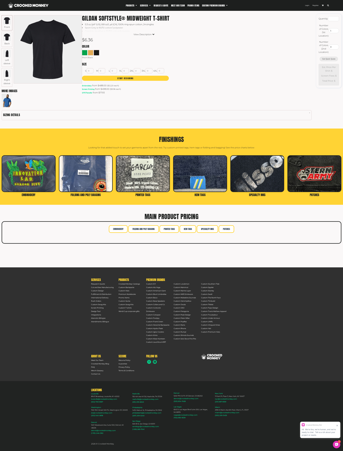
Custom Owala (180, 304)
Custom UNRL (207, 322)
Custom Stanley (207, 291)
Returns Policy (124, 360)
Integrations (96, 315)
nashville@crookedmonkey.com (145, 399)
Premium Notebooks (127, 294)
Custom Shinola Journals (184, 335)
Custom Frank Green (154, 322)
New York (219, 393)
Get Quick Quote (328, 59)
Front (7, 27)
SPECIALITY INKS (207, 229)
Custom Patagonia (181, 311)
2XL (132, 71)
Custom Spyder (207, 287)
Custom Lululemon (181, 284)
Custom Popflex (180, 322)
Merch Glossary (97, 371)
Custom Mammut (181, 287)
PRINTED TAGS (169, 229)
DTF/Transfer (87, 93)
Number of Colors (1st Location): (324, 30)
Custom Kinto (152, 335)
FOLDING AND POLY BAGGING (144, 229)
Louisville (94, 394)
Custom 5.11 (151, 284)
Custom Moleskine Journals (185, 298)
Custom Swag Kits (98, 304)
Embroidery (87, 86)
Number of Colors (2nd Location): (324, 47)
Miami (217, 407)
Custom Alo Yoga (153, 287)
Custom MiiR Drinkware (183, 294)
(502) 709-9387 (97, 402)
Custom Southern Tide (210, 284)
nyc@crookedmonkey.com (226, 399)
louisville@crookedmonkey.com (104, 399)
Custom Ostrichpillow (182, 301)
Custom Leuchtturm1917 (156, 342)
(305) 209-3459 (221, 415)
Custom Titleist (207, 304)
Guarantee (123, 364)
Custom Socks (124, 301)
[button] (131, 5)
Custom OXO (179, 308)
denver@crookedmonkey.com (186, 399)
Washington (96, 407)
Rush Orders (96, 301)
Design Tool (95, 311)
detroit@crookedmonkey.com (103, 430)
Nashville (136, 394)
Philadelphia (137, 407)
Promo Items (124, 298)
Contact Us (95, 374)
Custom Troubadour (209, 315)
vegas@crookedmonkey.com (185, 415)
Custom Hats (124, 291)
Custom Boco (151, 298)
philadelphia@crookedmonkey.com (146, 413)
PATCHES (226, 229)
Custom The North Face (211, 298)
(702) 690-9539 (179, 418)
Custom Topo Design (209, 308)
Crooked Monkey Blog (100, 364)
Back (7, 43)
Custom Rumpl (180, 332)
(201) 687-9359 (220, 402)
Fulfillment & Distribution (101, 294)
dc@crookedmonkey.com (101, 413)
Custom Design (97, 291)
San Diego (136, 421)
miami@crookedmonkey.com (227, 413)
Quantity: (323, 18)
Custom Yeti (206, 328)
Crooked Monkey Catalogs (129, 284)
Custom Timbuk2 (208, 301)
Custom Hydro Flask (154, 328)
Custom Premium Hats (210, 332)
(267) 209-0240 (138, 416)
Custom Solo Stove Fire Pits (185, 339)
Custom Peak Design (182, 315)
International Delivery (100, 298)
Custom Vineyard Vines (210, 325)
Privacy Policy (124, 367)
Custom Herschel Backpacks (157, 325)
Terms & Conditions (126, 371)
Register (315, 5)
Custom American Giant (156, 291)
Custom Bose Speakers (155, 301)
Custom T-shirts (125, 308)
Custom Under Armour (210, 318)
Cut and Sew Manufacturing (102, 287)
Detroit (94, 422)
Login (307, 5)
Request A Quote (98, 284)
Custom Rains (179, 325)
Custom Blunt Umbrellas (156, 294)
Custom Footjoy (152, 318)
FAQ (93, 367)
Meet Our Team (97, 360)
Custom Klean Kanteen (155, 339)
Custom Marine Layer (182, 291)
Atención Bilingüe (98, 318)
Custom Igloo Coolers (155, 332)
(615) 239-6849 (138, 402)
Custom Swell (206, 294)
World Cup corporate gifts (129, 311)
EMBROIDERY (118, 229)
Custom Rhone (180, 328)
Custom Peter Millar (182, 318)
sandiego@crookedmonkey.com (145, 426)
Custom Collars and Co (155, 304)
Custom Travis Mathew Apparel (213, 311)
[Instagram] (149, 362)
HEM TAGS (188, 229)
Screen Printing (88, 89)
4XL (155, 71)
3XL (143, 71)
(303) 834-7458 (180, 401)
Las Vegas (178, 407)
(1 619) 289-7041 (138, 429)
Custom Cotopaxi (153, 315)
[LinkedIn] (155, 362)
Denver (177, 393)
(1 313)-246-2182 (97, 433)
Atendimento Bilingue (100, 322)
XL (120, 71)
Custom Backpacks (126, 287)
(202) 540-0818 (97, 415)
